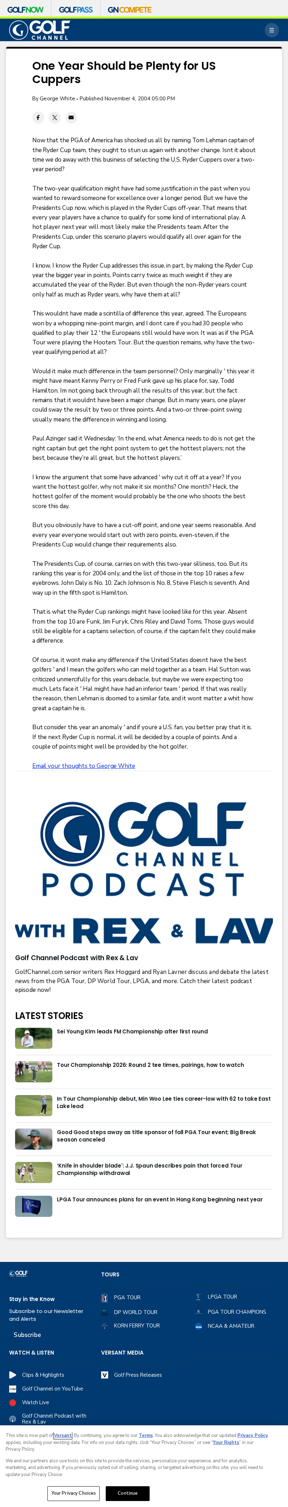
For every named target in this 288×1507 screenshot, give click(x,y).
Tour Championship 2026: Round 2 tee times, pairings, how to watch (150, 1065)
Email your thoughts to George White (83, 766)
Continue (128, 1493)
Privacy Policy (252, 1435)
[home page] (39, 29)
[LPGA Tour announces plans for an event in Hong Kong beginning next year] (34, 1206)
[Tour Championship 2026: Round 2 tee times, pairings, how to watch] (34, 1071)
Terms (146, 1435)
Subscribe (27, 1335)
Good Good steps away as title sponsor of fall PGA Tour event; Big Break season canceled (156, 1135)
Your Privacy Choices (73, 1493)
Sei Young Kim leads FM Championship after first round (132, 1031)
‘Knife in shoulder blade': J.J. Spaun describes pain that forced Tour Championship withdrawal (149, 1169)
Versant (63, 1435)
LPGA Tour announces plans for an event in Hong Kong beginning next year (159, 1199)
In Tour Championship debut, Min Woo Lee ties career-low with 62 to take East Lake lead (163, 1102)
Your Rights (226, 1442)
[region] (144, 1466)
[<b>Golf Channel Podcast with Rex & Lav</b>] (144, 873)
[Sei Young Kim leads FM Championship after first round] (34, 1038)
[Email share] (71, 118)
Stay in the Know (32, 1299)
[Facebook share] (38, 118)
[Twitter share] (55, 118)
